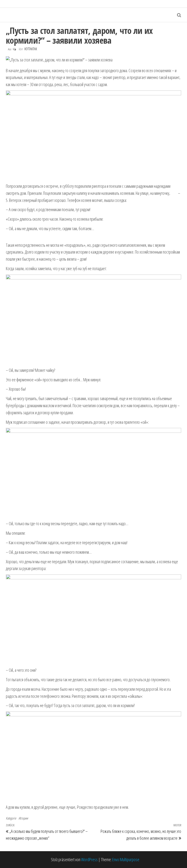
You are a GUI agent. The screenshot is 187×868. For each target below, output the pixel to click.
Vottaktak (30, 49)
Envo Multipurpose (125, 859)
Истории (23, 818)
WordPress (89, 859)
